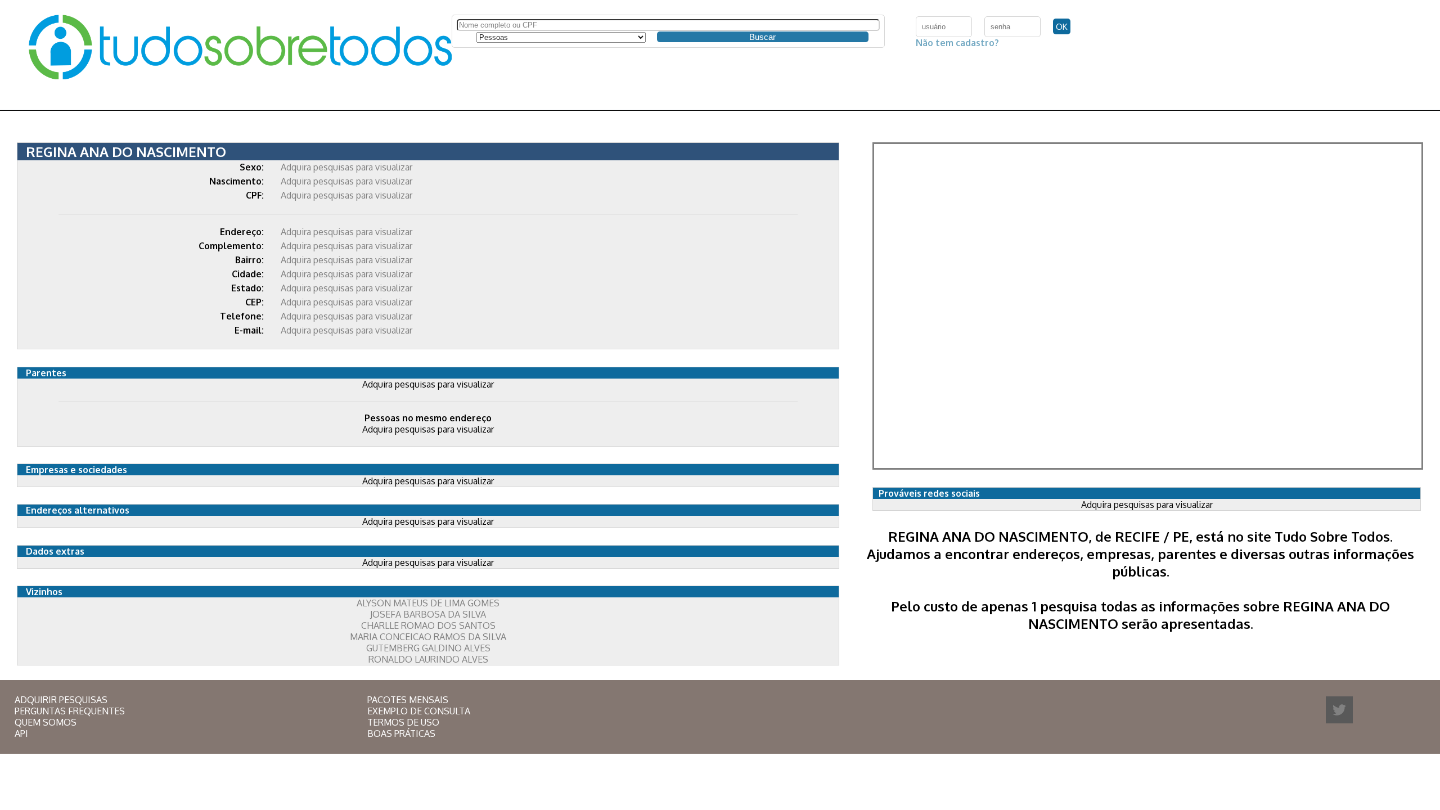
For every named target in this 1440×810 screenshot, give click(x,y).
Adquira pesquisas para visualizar (346, 167)
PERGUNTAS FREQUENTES (70, 711)
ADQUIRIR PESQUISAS (61, 699)
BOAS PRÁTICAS (401, 733)
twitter (1339, 709)
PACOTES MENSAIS (407, 699)
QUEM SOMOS (45, 722)
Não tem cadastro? (957, 42)
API (21, 733)
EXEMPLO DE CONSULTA (418, 711)
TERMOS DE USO (403, 722)
